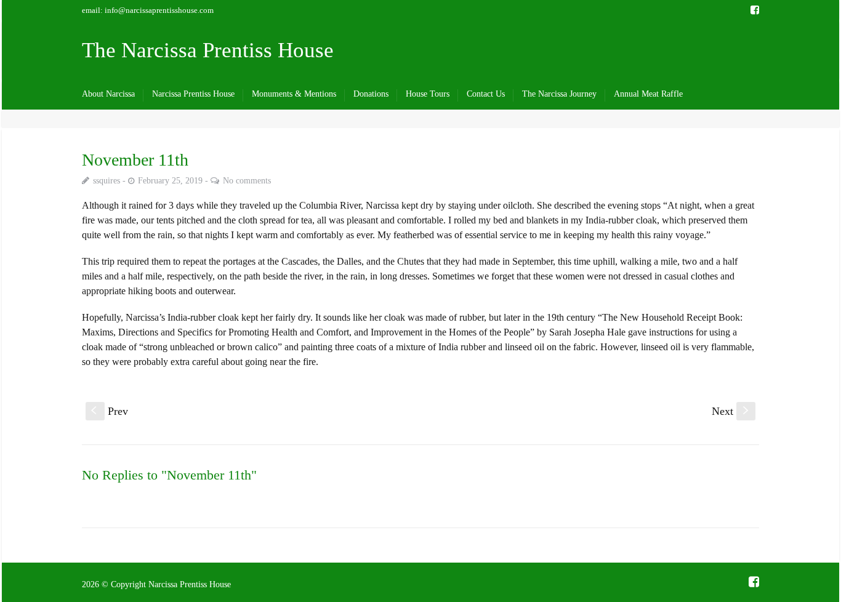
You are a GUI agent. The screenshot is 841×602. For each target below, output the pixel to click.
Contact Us (486, 93)
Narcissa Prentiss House (193, 93)
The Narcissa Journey (559, 93)
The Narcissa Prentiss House (208, 50)
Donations (370, 93)
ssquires (106, 180)
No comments (247, 180)
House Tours (427, 93)
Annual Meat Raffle (648, 93)
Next (731, 411)
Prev (109, 411)
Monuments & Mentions (294, 93)
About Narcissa (108, 93)
